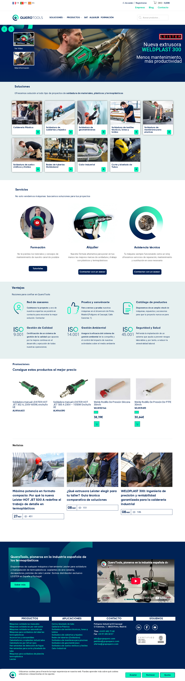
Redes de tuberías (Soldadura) (66, 637)
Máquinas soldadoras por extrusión (26, 627)
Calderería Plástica (61, 627)
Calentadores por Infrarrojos (23, 643)
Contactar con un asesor (93, 272)
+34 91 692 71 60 (106, 631)
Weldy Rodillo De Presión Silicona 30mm (71, 403)
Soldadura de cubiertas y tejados (67, 635)
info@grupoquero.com (104, 639)
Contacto (163, 7)
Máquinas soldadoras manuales (25, 624)
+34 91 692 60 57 (105, 634)
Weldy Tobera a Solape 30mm (150, 402)
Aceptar (133, 675)
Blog (151, 7)
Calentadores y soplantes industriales (27, 640)
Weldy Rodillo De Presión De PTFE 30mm (112, 403)
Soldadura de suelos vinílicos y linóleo (70, 646)
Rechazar (150, 675)
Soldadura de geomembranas (65, 643)
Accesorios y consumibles (22, 637)
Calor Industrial (59, 648)
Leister (13, 659)
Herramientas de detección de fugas (27, 646)
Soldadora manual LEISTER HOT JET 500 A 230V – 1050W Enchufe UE (31, 405)
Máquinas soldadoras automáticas (26, 629)
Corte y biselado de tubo (63, 624)
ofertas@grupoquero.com (106, 644)
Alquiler (92, 247)
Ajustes (167, 675)
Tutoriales (38, 269)
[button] (55, 412)
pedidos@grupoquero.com (106, 641)
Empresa (140, 7)
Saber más (19, 585)
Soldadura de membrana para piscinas (70, 640)
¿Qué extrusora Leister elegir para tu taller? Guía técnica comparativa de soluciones (92, 495)
